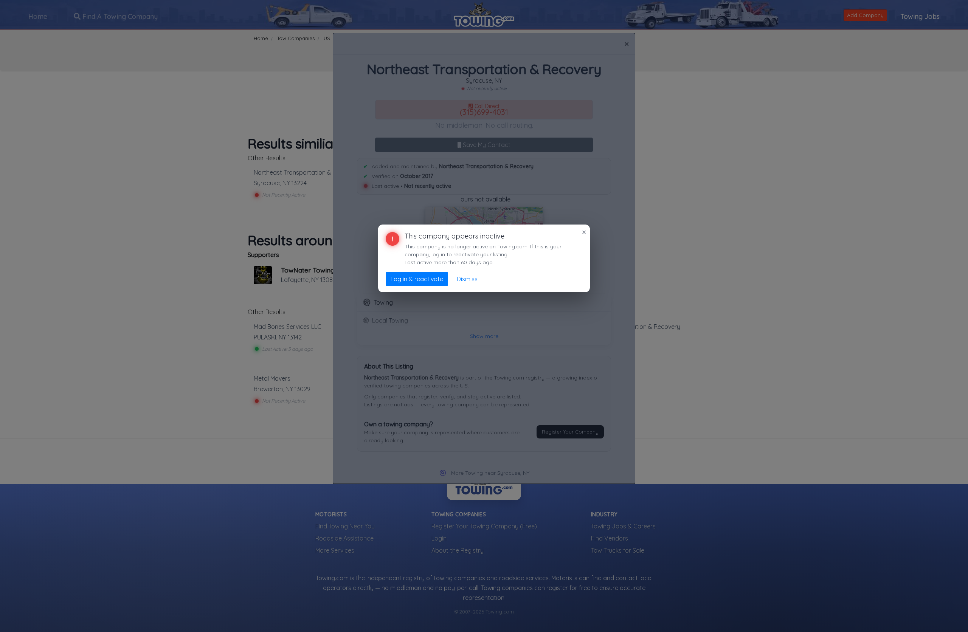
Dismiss (467, 279)
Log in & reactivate (417, 279)
